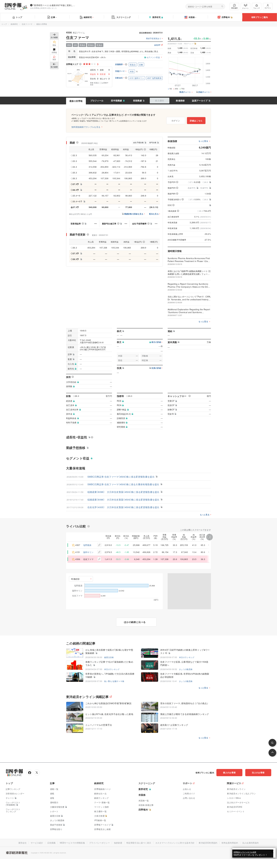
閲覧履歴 (234, 8)
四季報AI (226, 17)
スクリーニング (123, 17)
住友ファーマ (27, 24)
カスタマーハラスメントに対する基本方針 (175, 842)
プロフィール (97, 100)
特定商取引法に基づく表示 (138, 842)
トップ (19, 17)
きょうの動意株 (185, 669)
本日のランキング (186, 657)
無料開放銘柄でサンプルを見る (85, 127)
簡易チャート (185, 92)
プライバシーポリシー (99, 842)
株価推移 (180, 100)
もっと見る (203, 141)
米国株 (192, 17)
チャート (245, 8)
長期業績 (137, 100)
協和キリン (88, 552)
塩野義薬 (87, 545)
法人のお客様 (258, 772)
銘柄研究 (88, 17)
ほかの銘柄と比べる (135, 622)
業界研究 (156, 17)
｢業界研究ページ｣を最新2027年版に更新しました (54, 5)
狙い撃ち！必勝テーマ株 (114, 681)
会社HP (157, 45)
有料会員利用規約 (229, 842)
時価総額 (75, 578)
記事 (53, 17)
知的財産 (118, 842)
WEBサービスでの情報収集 (72, 842)
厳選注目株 (109, 657)
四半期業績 (116, 100)
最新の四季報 (76, 101)
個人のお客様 (229, 772)
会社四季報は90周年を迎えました (43, 8)
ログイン (268, 8)
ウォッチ (256, 8)
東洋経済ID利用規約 (208, 842)
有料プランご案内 (259, 17)
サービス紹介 (37, 842)
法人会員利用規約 (250, 842)
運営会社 (22, 842)
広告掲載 (51, 842)
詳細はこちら (196, 120)
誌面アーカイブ (199, 100)
